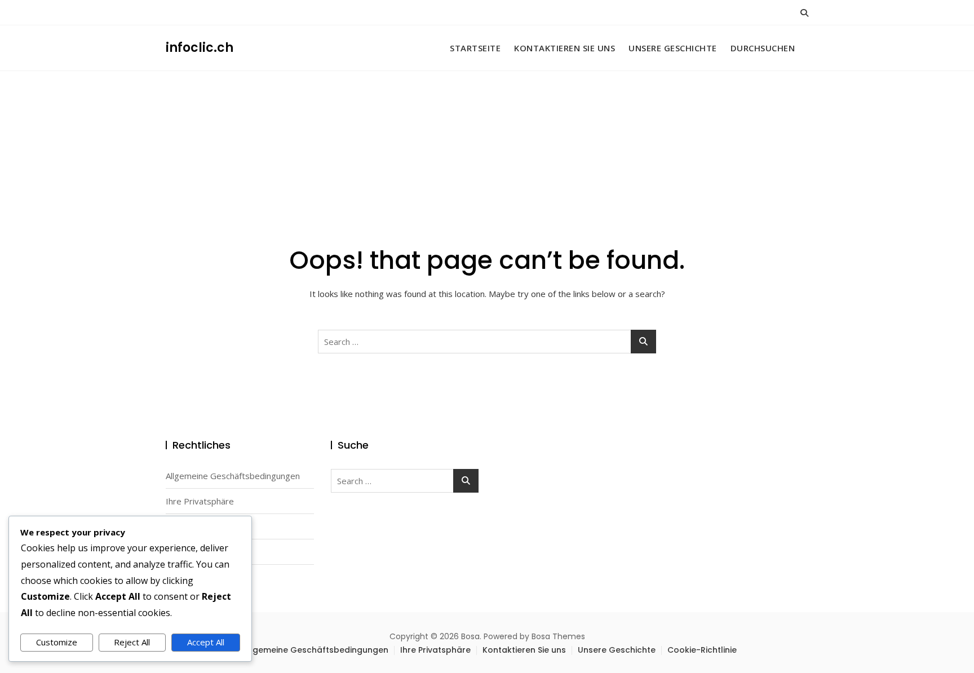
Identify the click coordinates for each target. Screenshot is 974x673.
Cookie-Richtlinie (702, 650)
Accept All (205, 642)
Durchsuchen (762, 48)
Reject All (132, 642)
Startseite (475, 48)
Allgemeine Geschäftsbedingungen (233, 475)
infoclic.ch (199, 47)
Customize (56, 642)
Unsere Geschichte (672, 48)
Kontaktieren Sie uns (564, 48)
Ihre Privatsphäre (200, 501)
